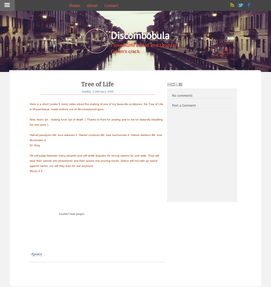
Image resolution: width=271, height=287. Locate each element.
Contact (111, 5)
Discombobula (140, 35)
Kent (103, 119)
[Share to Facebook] (181, 84)
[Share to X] (177, 84)
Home (74, 5)
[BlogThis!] (173, 84)
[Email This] (169, 84)
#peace (36, 254)
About (92, 5)
